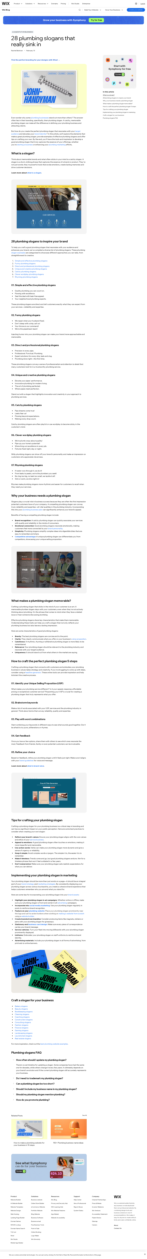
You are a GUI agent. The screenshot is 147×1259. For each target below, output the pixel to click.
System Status (78, 1210)
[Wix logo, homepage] (6, 3)
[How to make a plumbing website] (29, 1129)
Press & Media (96, 1203)
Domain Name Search (18, 1228)
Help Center (77, 1200)
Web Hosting (15, 1214)
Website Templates (17, 1207)
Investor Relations (98, 1207)
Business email (36, 1221)
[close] (145, 1254)
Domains (54, 4)
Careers (94, 1225)
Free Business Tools (37, 1225)
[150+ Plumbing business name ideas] (69, 1129)
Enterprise (86, 4)
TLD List (13, 1232)
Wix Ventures (96, 1210)
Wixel (12, 1236)
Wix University (35, 1239)
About (116, 1225)
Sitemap (95, 1221)
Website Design (16, 1210)
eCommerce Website (38, 1207)
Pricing (63, 4)
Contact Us (118, 1228)
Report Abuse (78, 1207)
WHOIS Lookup (16, 1225)
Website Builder (16, 1200)
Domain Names (16, 1221)
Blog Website (35, 1214)
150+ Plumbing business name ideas (68, 1143)
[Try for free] (20, 1171)
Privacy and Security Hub (59, 1203)
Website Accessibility (58, 1218)
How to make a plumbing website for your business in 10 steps (29, 1144)
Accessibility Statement (99, 1214)
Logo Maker (35, 1236)
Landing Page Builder (18, 1218)
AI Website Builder (16, 1203)
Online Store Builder (37, 1203)
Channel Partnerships (99, 1200)
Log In (142, 4)
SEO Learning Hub (57, 1207)
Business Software (37, 1218)
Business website (36, 1200)
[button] (49, 1060)
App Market (55, 1214)
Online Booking (36, 1232)
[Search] (79, 10)
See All (84, 1115)
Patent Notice (96, 1218)
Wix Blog (6, 10)
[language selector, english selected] (136, 3)
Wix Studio (75, 4)
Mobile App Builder (17, 1243)
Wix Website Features (58, 1210)
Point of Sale (35, 1228)
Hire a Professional (80, 1203)
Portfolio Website (36, 1210)
